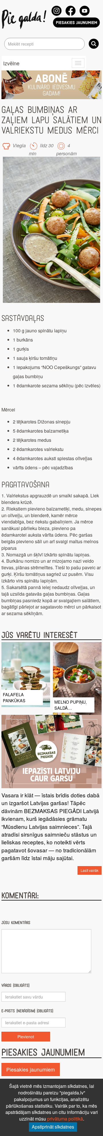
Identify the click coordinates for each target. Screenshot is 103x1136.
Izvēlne (11, 63)
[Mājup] (25, 19)
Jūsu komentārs (15, 923)
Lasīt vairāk (89, 870)
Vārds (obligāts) (15, 985)
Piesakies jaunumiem (30, 1069)
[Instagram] (57, 11)
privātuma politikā (65, 1118)
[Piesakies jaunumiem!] (76, 22)
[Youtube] (85, 11)
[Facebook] (71, 11)
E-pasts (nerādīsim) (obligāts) (27, 1011)
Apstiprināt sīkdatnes (53, 1126)
